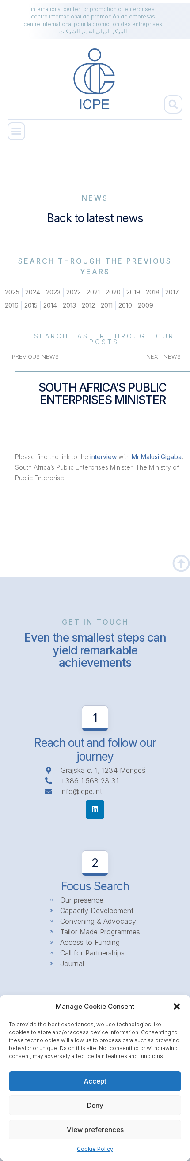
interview (103, 456)
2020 (113, 292)
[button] (176, 1006)
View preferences (95, 1129)
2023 (53, 292)
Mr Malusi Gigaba (157, 456)
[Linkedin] (95, 809)
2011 (107, 305)
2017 (172, 292)
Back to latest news (95, 218)
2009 (145, 305)
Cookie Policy (95, 1149)
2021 (93, 292)
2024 (32, 292)
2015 (31, 305)
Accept (95, 1081)
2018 (153, 292)
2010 (125, 305)
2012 (88, 305)
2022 (73, 292)
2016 (12, 305)
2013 (69, 305)
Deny (95, 1105)
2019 (133, 292)
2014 (50, 305)
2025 (12, 292)
